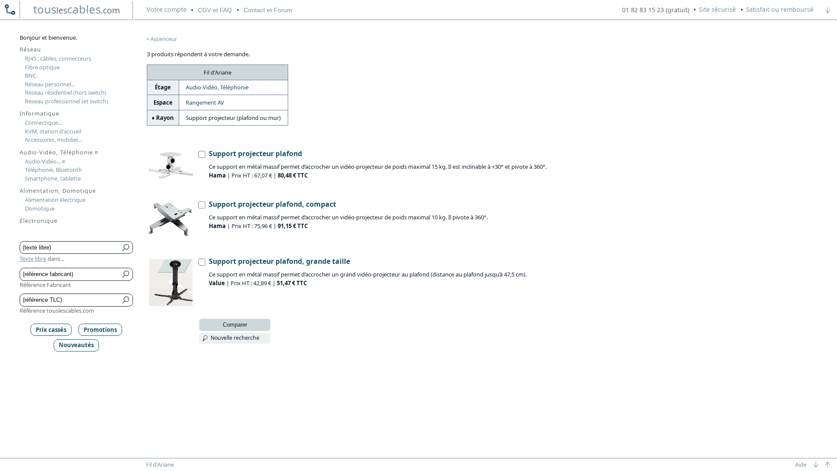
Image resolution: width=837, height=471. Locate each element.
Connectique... (43, 122)
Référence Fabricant (45, 285)
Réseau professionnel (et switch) (66, 101)
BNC (30, 75)
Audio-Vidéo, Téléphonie (217, 87)
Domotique (39, 208)
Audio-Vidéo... (45, 161)
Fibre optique (42, 67)
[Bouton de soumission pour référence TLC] (126, 300)
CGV (215, 10)
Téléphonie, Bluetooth (53, 170)
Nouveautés (76, 345)
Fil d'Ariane (160, 464)
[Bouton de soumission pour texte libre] (126, 248)
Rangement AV (205, 102)
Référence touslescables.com (57, 310)
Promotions (100, 330)
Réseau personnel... (50, 84)
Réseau (30, 49)
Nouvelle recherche (235, 337)
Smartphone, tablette (53, 178)
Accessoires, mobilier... (53, 139)
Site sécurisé (717, 9)
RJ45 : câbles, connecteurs (58, 58)
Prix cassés (51, 330)
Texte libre (33, 259)
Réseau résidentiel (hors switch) (65, 92)
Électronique (39, 221)
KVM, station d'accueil (53, 131)
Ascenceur (163, 39)
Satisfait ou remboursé (779, 9)
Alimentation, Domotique (58, 191)
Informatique (39, 113)
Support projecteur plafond (255, 153)
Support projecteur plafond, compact (272, 204)
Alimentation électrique (55, 200)
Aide (800, 464)
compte (166, 9)
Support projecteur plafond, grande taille (279, 261)
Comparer (235, 324)
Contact (268, 10)
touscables (76, 9)
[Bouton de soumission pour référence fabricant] (126, 274)
